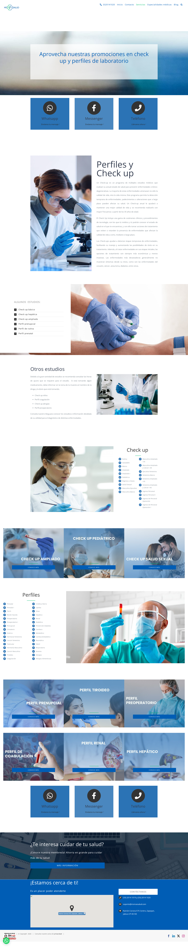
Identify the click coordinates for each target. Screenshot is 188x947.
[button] (182, 4)
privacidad (58, 934)
